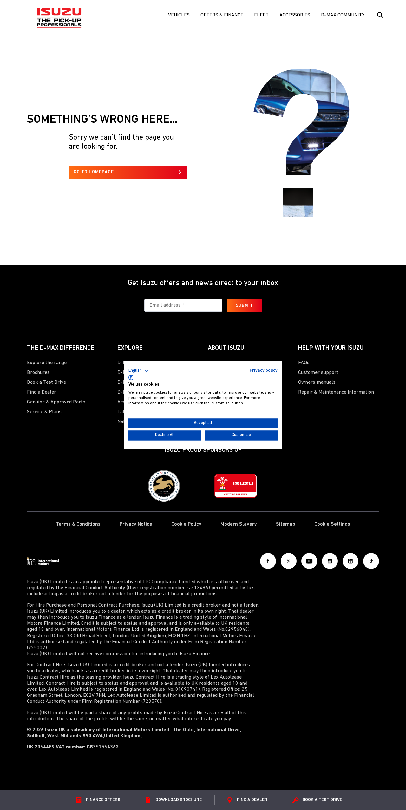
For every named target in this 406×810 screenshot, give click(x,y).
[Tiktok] (371, 561)
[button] (138, 371)
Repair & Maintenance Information (336, 392)
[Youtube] (309, 561)
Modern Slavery (238, 524)
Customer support (318, 373)
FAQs (304, 363)
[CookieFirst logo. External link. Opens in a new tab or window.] (130, 377)
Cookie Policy (186, 524)
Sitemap (285, 524)
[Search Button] (379, 15)
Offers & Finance (221, 15)
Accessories (294, 15)
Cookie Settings (332, 524)
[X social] (289, 561)
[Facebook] (268, 561)
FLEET (261, 15)
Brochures (38, 373)
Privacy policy (264, 371)
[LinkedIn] (350, 561)
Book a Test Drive (46, 382)
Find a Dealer (41, 392)
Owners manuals (317, 382)
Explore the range (47, 363)
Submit (244, 305)
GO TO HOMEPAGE (94, 172)
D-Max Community (343, 15)
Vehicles (179, 15)
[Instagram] (330, 561)
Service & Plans (44, 412)
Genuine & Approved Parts (56, 402)
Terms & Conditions (78, 524)
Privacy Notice (136, 524)
